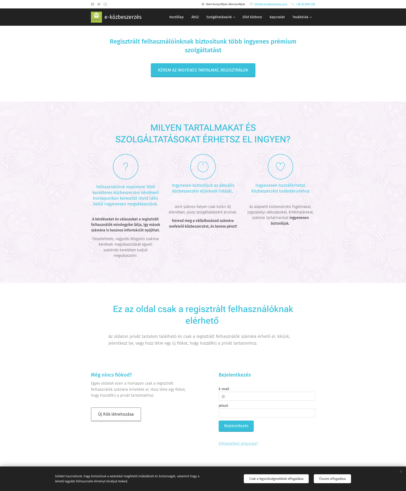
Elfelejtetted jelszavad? (238, 443)
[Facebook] (92, 4)
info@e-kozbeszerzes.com (270, 4)
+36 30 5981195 (305, 4)
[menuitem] (177, 17)
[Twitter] (99, 4)
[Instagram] (105, 4)
